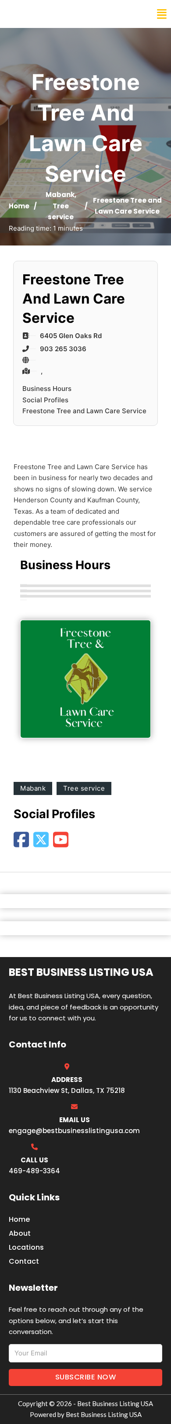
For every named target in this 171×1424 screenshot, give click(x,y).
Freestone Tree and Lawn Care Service (84, 411)
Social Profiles (45, 400)
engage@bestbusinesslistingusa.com (74, 1130)
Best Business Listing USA (65, 14)
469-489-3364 (34, 1170)
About (20, 1233)
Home (19, 206)
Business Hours (46, 388)
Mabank (60, 194)
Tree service (84, 788)
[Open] (162, 14)
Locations (26, 1247)
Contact (24, 1261)
